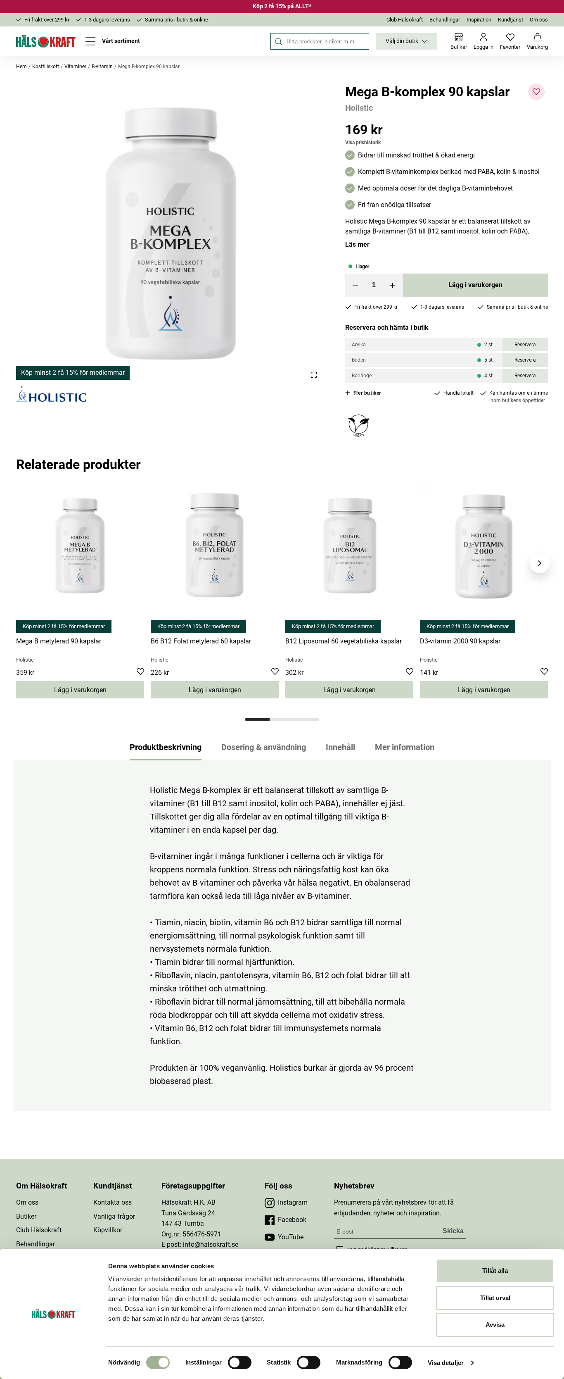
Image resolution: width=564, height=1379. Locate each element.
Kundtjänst (510, 20)
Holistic (359, 108)
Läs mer (357, 244)
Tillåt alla (495, 1270)
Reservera (525, 345)
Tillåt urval (495, 1297)
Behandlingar (444, 20)
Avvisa (495, 1324)
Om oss (539, 20)
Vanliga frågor (114, 1216)
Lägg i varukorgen (475, 285)
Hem (21, 66)
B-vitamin (102, 66)
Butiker (26, 1216)
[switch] (239, 1362)
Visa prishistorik (363, 142)
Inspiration (479, 20)
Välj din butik (402, 41)
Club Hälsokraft (404, 20)
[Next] (540, 563)
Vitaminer (75, 66)
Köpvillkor (107, 1230)
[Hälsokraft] (46, 41)
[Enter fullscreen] (314, 375)
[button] (170, 231)
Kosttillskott (45, 66)
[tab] (257, 719)
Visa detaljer (446, 1362)
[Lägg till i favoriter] (536, 91)
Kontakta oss (112, 1202)
